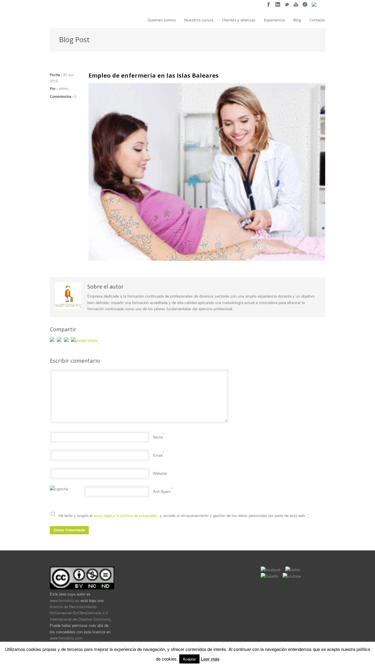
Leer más (210, 659)
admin (64, 88)
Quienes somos (162, 20)
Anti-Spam (162, 491)
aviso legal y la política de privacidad (126, 515)
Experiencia (274, 20)
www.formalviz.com (66, 638)
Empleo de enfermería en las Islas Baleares (153, 75)
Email (158, 455)
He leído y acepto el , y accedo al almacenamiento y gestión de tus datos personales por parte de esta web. (184, 515)
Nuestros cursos (199, 20)
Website (160, 473)
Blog (297, 20)
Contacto (317, 20)
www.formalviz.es (64, 600)
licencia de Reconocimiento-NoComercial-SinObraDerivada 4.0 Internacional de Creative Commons (80, 613)
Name (158, 437)
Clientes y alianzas (238, 20)
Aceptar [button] (189, 659)
